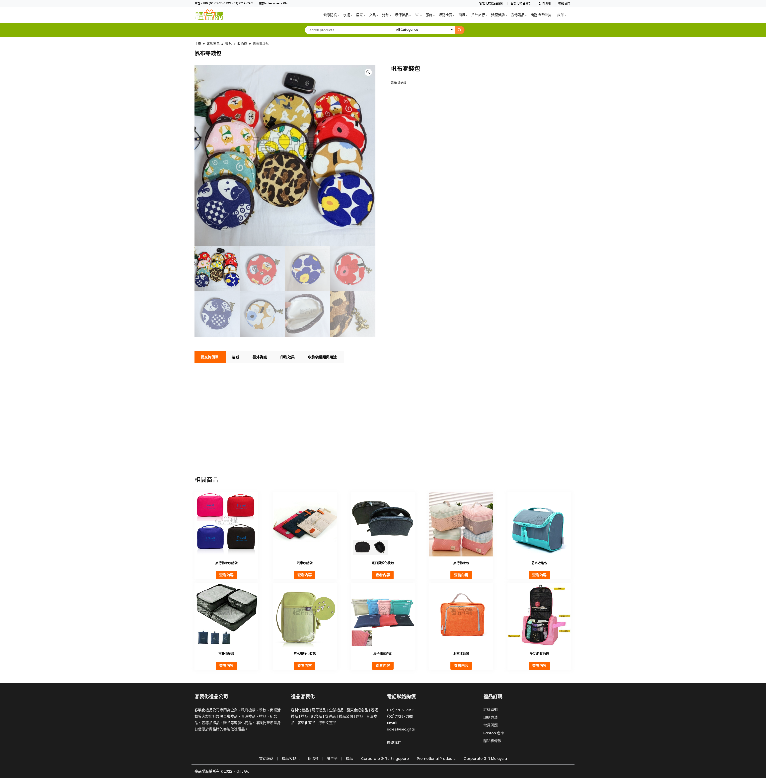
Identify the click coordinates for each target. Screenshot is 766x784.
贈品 (359, 716)
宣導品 (330, 716)
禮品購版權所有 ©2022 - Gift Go (221, 771)
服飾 (429, 15)
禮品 (304, 716)
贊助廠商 (266, 758)
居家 (359, 15)
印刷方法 (490, 717)
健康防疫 (330, 15)
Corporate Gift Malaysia (485, 758)
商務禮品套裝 (541, 15)
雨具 (461, 15)
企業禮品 (336, 710)
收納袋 (402, 82)
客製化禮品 (300, 710)
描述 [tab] (235, 357)
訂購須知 (545, 3)
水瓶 (346, 15)
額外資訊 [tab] (260, 357)
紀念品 (316, 716)
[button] (368, 72)
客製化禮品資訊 (520, 3)
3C (417, 15)
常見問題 (490, 725)
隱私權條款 (492, 740)
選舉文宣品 (327, 722)
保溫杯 (313, 758)
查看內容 (226, 574)
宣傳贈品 (517, 15)
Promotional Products (436, 758)
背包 (385, 15)
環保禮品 (402, 15)
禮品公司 (346, 716)
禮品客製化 (291, 758)
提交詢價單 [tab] (210, 357)
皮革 (560, 15)
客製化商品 (306, 722)
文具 (372, 15)
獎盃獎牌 (498, 15)
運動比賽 (445, 15)
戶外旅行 (478, 15)
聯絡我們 (564, 3)
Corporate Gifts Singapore (385, 758)
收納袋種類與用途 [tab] (322, 357)
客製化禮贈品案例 (491, 3)
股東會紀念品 (357, 710)
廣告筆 (332, 758)
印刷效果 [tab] (287, 357)
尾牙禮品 (319, 710)
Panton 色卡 (493, 733)
